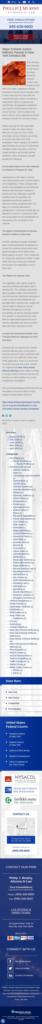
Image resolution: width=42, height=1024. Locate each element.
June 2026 (15, 442)
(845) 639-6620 (23, 898)
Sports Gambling (21, 592)
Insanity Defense (21, 533)
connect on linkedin (24, 975)
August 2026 (16, 436)
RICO (16, 673)
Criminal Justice (21, 486)
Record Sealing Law (23, 568)
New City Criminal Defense (23, 630)
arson (16, 473)
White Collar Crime (19, 667)
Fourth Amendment (22, 519)
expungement (20, 507)
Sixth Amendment (22, 580)
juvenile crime (20, 542)
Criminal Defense (18, 467)
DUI (11, 621)
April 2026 (15, 448)
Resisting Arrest (21, 571)
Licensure (18, 548)
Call (19, 2)
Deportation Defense (20, 606)
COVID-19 (18, 483)
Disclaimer (21, 1019)
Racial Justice (17, 652)
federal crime (19, 510)
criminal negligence (19, 600)
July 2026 (14, 439)
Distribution (15, 609)
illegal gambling (21, 530)
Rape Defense (20, 565)
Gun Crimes (19, 521)
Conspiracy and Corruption (26, 475)
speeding (17, 589)
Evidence (18, 504)
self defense (19, 574)
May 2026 (15, 445)
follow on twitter (22, 968)
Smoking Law (20, 583)
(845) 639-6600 (21, 850)
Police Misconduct (22, 562)
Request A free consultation (21, 37)
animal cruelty (20, 470)
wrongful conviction (22, 598)
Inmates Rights (17, 627)
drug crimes (15, 615)
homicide (17, 527)
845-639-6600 (21, 26)
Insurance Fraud (21, 536)
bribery (16, 670)
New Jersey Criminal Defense (24, 638)
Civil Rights (15, 458)
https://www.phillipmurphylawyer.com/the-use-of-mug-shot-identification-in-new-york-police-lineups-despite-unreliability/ (21, 405)
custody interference (23, 489)
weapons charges (22, 595)
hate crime (18, 524)
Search (33, 2)
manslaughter (20, 554)
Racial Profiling (20, 461)
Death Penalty (17, 603)
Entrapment (19, 501)
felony (16, 513)
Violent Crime (16, 664)
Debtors (17, 492)
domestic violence (22, 495)
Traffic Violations (18, 661)
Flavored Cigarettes (23, 516)
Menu (13, 2)
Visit (29, 2)
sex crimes (18, 577)
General (14, 624)
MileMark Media (30, 1018)
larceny (16, 545)
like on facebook (22, 961)
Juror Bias (18, 539)
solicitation (18, 586)
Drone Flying (19, 498)
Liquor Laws (19, 551)
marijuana (18, 618)
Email (24, 2)
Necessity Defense (22, 560)
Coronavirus (19, 480)
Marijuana (18, 557)
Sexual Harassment (19, 655)
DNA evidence (17, 612)
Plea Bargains (17, 649)
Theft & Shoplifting (19, 658)
